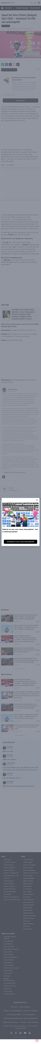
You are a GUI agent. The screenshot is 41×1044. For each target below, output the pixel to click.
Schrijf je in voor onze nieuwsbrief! (20, 542)
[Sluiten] (37, 500)
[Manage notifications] (37, 1040)
